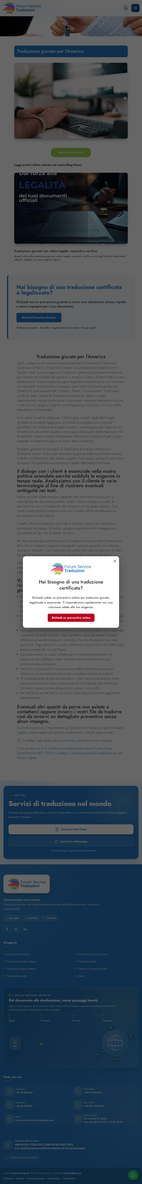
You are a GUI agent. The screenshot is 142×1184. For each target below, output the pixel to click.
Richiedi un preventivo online (71, 618)
